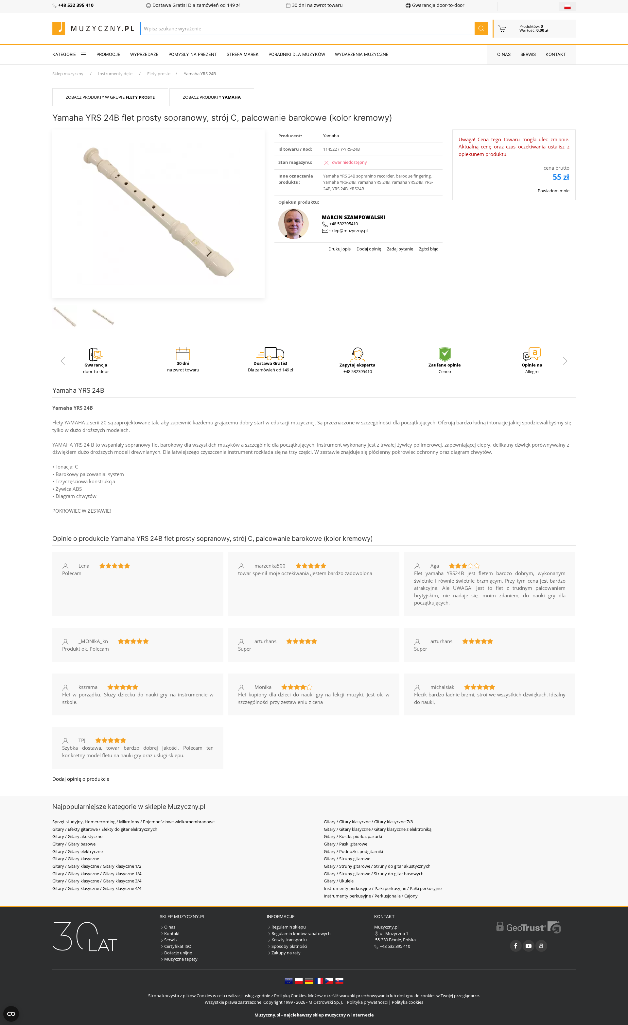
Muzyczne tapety (181, 959)
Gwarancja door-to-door (437, 5)
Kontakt (556, 54)
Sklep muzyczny (67, 74)
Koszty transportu (289, 940)
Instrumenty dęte (115, 74)
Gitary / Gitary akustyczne (77, 836)
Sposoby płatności (289, 946)
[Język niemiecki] (309, 980)
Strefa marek (243, 54)
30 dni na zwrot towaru (317, 5)
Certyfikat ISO (177, 946)
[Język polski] (299, 980)
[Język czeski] (329, 980)
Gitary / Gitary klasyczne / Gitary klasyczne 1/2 (96, 866)
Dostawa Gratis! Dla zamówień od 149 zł (195, 5)
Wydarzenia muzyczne (362, 54)
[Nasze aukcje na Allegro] (541, 946)
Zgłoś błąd (428, 249)
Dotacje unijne (178, 953)
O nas (504, 54)
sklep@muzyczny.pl (348, 230)
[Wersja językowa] (567, 6)
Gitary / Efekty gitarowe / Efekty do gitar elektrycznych (104, 829)
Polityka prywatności (367, 1002)
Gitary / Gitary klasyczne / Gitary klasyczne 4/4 (96, 888)
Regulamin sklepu (288, 927)
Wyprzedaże (144, 54)
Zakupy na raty (286, 953)
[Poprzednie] (62, 361)
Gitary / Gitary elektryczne (77, 851)
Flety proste (158, 74)
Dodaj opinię (368, 249)
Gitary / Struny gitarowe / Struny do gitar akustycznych (377, 866)
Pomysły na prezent (192, 54)
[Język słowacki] (339, 980)
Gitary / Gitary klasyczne (75, 859)
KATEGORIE (64, 54)
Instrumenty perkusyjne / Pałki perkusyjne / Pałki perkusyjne (383, 888)
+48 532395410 (343, 224)
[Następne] (565, 361)
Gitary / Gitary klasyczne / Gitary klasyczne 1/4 (96, 874)
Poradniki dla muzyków (297, 54)
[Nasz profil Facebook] (516, 946)
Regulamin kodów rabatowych (301, 933)
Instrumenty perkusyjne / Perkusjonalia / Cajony (371, 896)
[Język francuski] (319, 980)
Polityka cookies (407, 1002)
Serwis (528, 54)
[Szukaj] (481, 28)
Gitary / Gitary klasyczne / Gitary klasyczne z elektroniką (377, 829)
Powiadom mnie (553, 191)
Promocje (108, 54)
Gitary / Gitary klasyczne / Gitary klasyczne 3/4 (96, 881)
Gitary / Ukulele (339, 881)
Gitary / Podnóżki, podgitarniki (353, 851)
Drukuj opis (339, 249)
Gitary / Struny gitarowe (347, 859)
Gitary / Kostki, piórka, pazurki (353, 836)
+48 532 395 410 (394, 946)
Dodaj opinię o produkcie (80, 779)
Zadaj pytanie (399, 249)
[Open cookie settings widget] (11, 1014)
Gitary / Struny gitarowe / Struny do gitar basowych (374, 874)
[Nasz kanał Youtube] (528, 946)
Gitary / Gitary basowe (74, 844)
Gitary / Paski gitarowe (345, 844)
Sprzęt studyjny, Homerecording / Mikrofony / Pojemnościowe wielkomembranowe (133, 822)
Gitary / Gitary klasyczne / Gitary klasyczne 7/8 (368, 822)
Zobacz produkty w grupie (110, 97)
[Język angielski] (289, 980)
